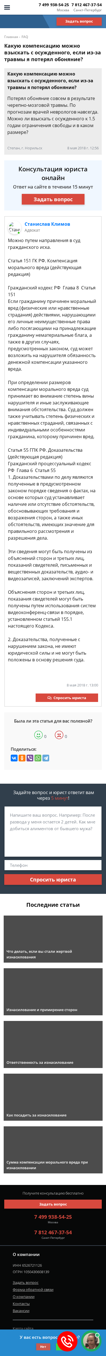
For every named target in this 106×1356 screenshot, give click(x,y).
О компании (23, 1296)
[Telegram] (45, 758)
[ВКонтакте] (14, 758)
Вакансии (21, 1310)
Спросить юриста (69, 697)
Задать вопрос (79, 21)
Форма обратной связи (33, 1289)
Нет (43, 1346)
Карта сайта (23, 1328)
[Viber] (30, 758)
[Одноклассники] (22, 758)
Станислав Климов (47, 224)
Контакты (21, 1303)
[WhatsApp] (37, 758)
